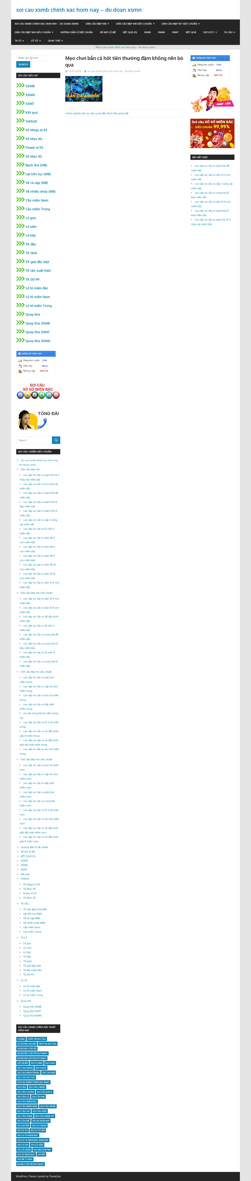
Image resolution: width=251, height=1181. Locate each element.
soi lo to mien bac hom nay (32, 1140)
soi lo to (22, 1130)
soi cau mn (48, 1072)
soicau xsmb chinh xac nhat (33, 1082)
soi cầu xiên (40, 1111)
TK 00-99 (32, 279)
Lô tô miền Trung (39, 306)
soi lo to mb (38, 1130)
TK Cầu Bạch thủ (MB (35, 909)
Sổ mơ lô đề (108, 32)
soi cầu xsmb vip (44, 1116)
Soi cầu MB (38, 1096)
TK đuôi (31, 253)
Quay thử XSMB (38, 323)
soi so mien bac (26, 1154)
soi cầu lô (23, 1096)
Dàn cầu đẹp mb (96, 23)
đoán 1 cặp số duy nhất (30, 1164)
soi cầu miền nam (27, 1106)
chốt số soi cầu (37, 1039)
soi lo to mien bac (27, 1135)
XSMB (147, 32)
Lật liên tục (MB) (38, 174)
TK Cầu (228, 32)
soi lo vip (22, 1145)
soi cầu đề (23, 1121)
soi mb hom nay (42, 1149)
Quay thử (54, 40)
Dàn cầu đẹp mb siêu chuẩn (134, 23)
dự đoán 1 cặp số (26, 1048)
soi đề (41, 1154)
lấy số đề (22, 1063)
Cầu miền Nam (37, 200)
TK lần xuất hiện (38, 270)
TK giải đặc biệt (37, 262)
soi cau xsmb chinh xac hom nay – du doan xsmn (79, 9)
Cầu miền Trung (38, 209)
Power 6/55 (34, 147)
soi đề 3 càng (24, 1159)
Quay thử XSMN (38, 341)
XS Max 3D (34, 156)
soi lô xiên (37, 1145)
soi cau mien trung (28, 1072)
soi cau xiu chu (26, 1077)
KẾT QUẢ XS (130, 32)
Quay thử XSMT (38, 332)
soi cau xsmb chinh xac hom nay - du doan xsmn (113, 71)
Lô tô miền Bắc (37, 288)
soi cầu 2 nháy (37, 1087)
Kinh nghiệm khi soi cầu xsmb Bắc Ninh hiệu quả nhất (97, 113)
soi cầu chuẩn (25, 1092)
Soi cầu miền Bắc (27, 1101)
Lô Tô (34, 40)
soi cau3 (50, 1063)
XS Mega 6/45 (36, 130)
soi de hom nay (40, 1121)
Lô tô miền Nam (38, 297)
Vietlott (208, 32)
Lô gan (31, 218)
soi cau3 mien (25, 1068)
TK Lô (18, 40)
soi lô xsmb (24, 1149)
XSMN (161, 32)
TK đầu (31, 244)
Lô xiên (31, 226)
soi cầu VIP (23, 1111)
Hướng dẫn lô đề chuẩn (76, 32)
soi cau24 (41, 1068)
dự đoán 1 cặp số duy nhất (32, 1053)
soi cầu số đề (47, 1106)
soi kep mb (23, 1125)
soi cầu (21, 1087)
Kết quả (191, 32)
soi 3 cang (36, 1063)
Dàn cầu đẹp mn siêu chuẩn (33, 32)
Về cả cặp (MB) (37, 183)
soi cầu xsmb (24, 1116)
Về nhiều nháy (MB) (40, 191)
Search (23, 64)
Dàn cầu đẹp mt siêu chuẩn (179, 23)
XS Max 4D (34, 139)
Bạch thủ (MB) (36, 165)
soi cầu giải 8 (44, 1092)
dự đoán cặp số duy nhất (31, 1058)
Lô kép (31, 235)
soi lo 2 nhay (39, 1125)
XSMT (175, 32)
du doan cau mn (26, 1043)
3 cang (21, 1039)
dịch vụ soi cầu (47, 1043)
